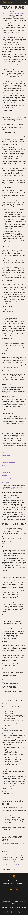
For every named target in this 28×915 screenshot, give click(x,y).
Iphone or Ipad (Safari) (7, 482)
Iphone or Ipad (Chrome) (8, 478)
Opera (3, 468)
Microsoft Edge (5, 458)
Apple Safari (5, 452)
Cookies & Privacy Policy (16, 912)
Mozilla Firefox (5, 465)
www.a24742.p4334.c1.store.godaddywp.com (13, 13)
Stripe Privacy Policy (15, 864)
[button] (25, 2)
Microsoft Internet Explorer (8, 462)
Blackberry (4, 475)
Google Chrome (6, 455)
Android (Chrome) (6, 472)
